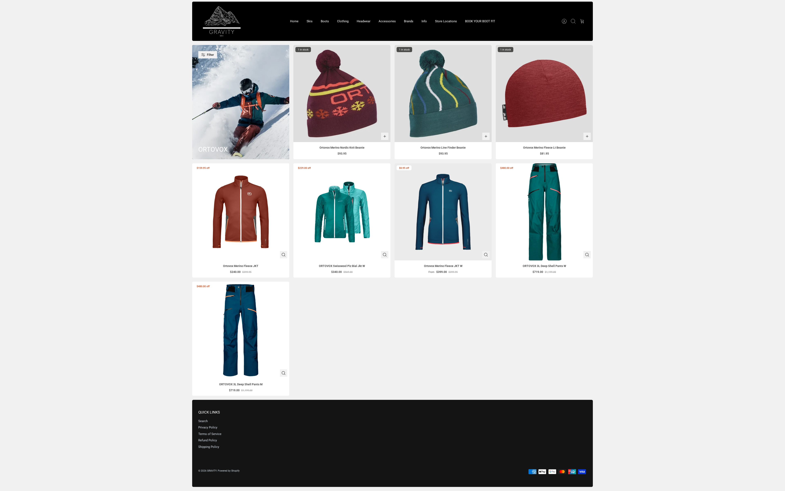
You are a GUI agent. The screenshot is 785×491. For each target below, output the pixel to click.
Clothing (343, 21)
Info (424, 21)
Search (203, 421)
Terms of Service (209, 434)
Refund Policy (207, 440)
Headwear (363, 21)
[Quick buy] (283, 254)
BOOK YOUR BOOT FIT (480, 21)
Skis (310, 21)
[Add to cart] (384, 136)
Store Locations (446, 21)
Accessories (387, 21)
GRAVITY (211, 470)
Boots (325, 21)
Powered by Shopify (229, 470)
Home (294, 21)
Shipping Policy (208, 447)
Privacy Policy (207, 427)
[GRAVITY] (221, 21)
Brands (408, 21)
